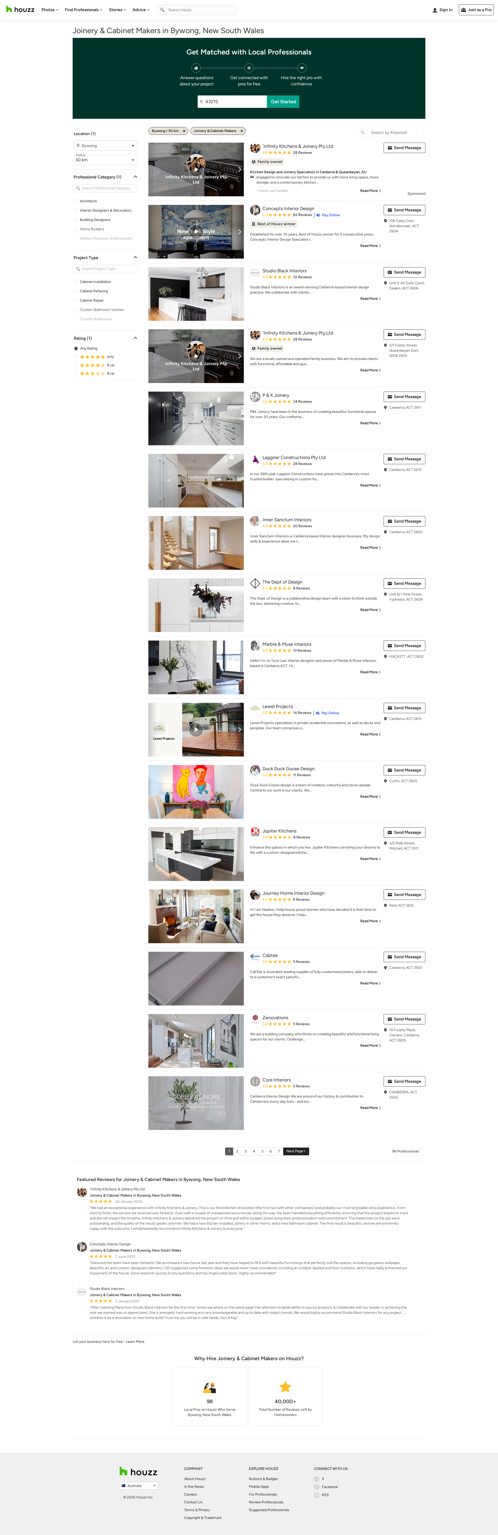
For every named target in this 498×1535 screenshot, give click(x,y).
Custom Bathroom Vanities (102, 310)
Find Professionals (82, 9)
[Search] (162, 10)
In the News (194, 1486)
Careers (190, 1494)
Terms (189, 1510)
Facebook (330, 1487)
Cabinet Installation (95, 282)
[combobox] (197, 10)
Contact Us (193, 1502)
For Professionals (263, 1494)
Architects (88, 201)
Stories (115, 9)
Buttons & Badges (263, 1479)
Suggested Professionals (269, 1510)
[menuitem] (50, 10)
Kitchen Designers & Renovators (106, 238)
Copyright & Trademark (203, 1518)
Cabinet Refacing (94, 291)
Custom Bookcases (96, 319)
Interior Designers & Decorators (106, 210)
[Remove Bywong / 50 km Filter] (184, 131)
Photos (48, 9)
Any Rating (89, 348)
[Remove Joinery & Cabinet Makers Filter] (241, 131)
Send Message (407, 147)
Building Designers (95, 220)
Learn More (135, 1341)
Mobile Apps (259, 1486)
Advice (139, 9)
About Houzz (194, 1479)
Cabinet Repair (92, 300)
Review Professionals (266, 1502)
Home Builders (92, 229)
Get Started (283, 102)
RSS (325, 1495)
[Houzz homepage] (20, 9)
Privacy (204, 1510)
